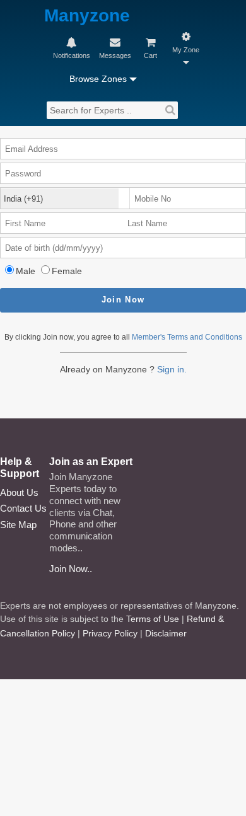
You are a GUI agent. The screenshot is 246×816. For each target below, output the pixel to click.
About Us (19, 492)
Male (25, 271)
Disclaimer (166, 633)
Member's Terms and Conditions (187, 337)
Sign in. (172, 369)
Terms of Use (152, 619)
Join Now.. (70, 568)
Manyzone (87, 16)
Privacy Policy (110, 633)
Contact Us (23, 508)
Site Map (18, 524)
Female (67, 271)
